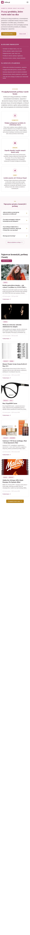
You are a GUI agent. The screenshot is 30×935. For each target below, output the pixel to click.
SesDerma (12, 438)
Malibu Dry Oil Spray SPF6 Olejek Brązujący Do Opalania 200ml (13, 481)
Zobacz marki (22, 33)
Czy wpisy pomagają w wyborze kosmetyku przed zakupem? (11, 220)
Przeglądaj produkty (8, 33)
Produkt (5, 361)
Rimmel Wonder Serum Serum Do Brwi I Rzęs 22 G (15, 365)
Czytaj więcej (6, 299)
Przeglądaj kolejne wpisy (14, 501)
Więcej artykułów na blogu (14, 242)
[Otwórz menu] (27, 2)
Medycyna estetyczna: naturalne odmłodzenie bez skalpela (12, 326)
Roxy (11, 400)
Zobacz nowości (5, 260)
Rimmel (11, 361)
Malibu (5, 477)
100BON (5, 282)
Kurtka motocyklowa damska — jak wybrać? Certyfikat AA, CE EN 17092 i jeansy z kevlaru (14, 287)
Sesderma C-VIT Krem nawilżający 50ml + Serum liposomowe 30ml (15, 442)
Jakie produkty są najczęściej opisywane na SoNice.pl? (11, 213)
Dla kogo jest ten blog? (9, 236)
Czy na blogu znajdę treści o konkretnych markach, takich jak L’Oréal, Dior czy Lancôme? (12, 228)
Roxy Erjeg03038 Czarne (10, 403)
